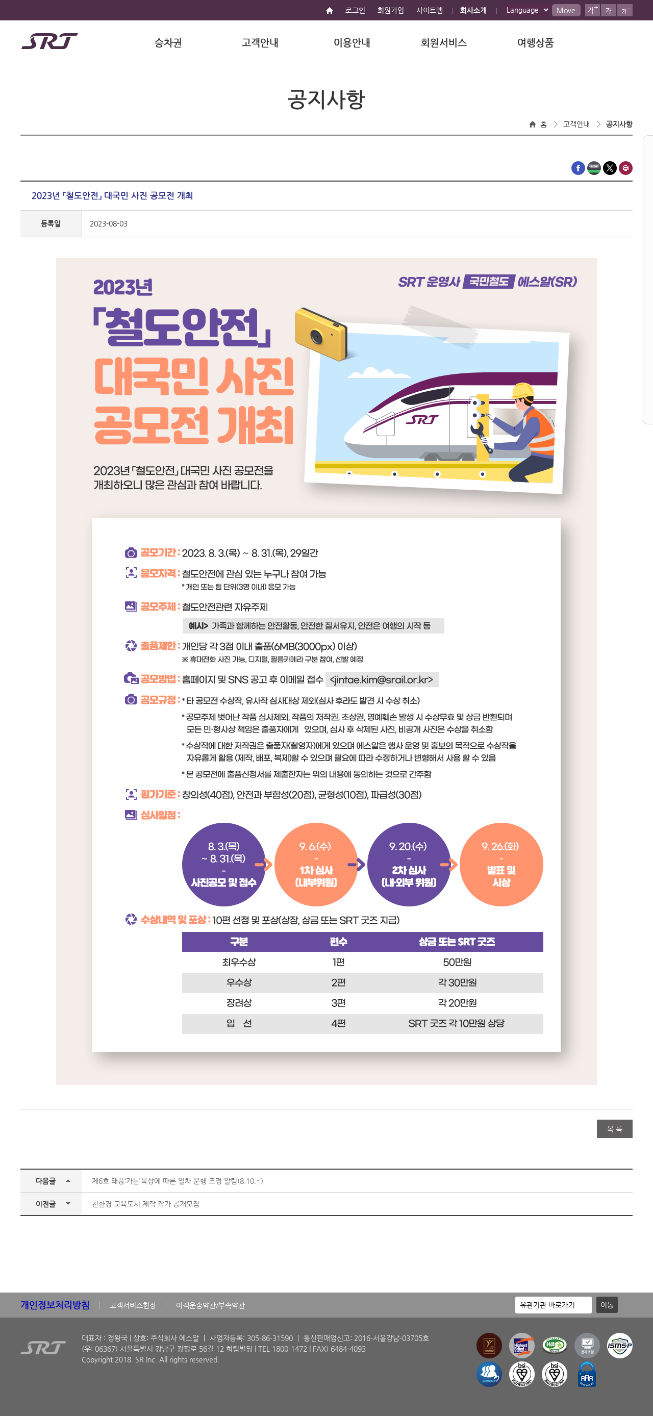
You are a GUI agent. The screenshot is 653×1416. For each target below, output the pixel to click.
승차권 (168, 42)
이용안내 (352, 42)
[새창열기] (587, 1356)
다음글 (46, 1181)
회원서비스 (444, 42)
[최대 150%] (592, 10)
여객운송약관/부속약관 (210, 1305)
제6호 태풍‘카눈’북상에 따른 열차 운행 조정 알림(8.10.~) (177, 1181)
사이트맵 (429, 10)
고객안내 (260, 42)
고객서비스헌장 (133, 1305)
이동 (607, 1305)
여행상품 (535, 42)
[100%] (608, 10)
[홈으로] (329, 11)
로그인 (355, 10)
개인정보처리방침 (55, 1304)
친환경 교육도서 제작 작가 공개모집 (145, 1204)
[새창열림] (578, 172)
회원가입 (391, 10)
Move (566, 10)
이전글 (46, 1204)
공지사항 (619, 124)
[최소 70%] (625, 10)
